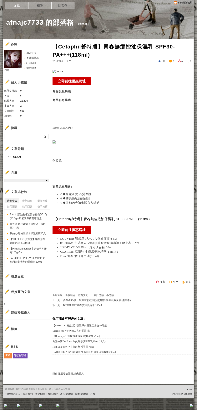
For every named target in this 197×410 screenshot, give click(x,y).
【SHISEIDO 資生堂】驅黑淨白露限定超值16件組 (80, 325)
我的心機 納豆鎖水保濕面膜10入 (28, 233)
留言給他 (31, 67)
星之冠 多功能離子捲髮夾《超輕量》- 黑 (28, 225)
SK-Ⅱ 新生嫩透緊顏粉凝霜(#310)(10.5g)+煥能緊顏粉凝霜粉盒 (28, 216)
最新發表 (12, 200)
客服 (92, 393)
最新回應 (27, 200)
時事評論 (70, 295)
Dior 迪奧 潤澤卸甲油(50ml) (79, 256)
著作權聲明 (66, 393)
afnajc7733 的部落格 (40, 22)
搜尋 (45, 136)
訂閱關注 (31, 62)
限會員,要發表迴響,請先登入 (68, 373)
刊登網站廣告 (12, 393)
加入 (173, 407)
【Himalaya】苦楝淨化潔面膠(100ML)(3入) (76, 336)
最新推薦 (43, 200)
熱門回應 (27, 206)
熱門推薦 (43, 206)
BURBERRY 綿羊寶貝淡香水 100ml (82, 305)
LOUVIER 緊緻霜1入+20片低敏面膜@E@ (89, 238)
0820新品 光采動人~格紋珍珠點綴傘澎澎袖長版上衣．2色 (99, 242)
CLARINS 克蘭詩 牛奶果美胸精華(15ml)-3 (89, 251)
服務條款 (53, 393)
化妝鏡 (57, 160)
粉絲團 (12, 407)
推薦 (162, 282)
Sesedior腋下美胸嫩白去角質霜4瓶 (71, 330)
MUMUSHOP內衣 (63, 127)
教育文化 (83, 295)
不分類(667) (14, 156)
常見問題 (40, 393)
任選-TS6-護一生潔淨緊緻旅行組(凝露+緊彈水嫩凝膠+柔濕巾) (97, 300)
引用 (175, 282)
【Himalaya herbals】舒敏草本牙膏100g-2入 (28, 250)
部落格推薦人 (21, 312)
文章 (17, 5)
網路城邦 (184, 407)
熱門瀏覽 (12, 206)
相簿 (40, 5)
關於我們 (28, 393)
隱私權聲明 (81, 393)
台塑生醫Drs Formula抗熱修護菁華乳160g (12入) (79, 341)
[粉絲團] (5, 405)
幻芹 (6, 70)
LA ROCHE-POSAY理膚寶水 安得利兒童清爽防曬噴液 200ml (27, 260)
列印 (188, 282)
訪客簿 (63, 5)
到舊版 (83, 23)
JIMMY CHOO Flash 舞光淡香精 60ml (86, 247)
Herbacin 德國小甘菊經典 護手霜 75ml (73, 346)
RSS (8, 355)
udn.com (188, 393)
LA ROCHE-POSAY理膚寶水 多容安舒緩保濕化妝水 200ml (84, 352)
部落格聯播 (20, 355)
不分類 (110, 295)
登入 (166, 407)
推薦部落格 (32, 57)
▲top (189, 389)
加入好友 (31, 52)
